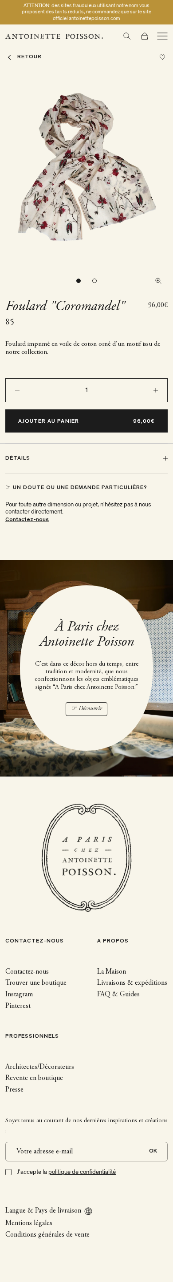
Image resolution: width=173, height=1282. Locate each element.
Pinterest (18, 1006)
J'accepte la (66, 1172)
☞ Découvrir (86, 709)
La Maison (111, 971)
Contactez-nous (27, 520)
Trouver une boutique (36, 983)
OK (153, 1151)
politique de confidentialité (82, 1172)
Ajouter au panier (48, 422)
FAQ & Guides (118, 994)
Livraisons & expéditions (132, 983)
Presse (14, 1089)
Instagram (19, 994)
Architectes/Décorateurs (39, 1067)
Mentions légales (28, 1223)
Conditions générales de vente (47, 1234)
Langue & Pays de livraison (43, 1210)
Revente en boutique (34, 1078)
